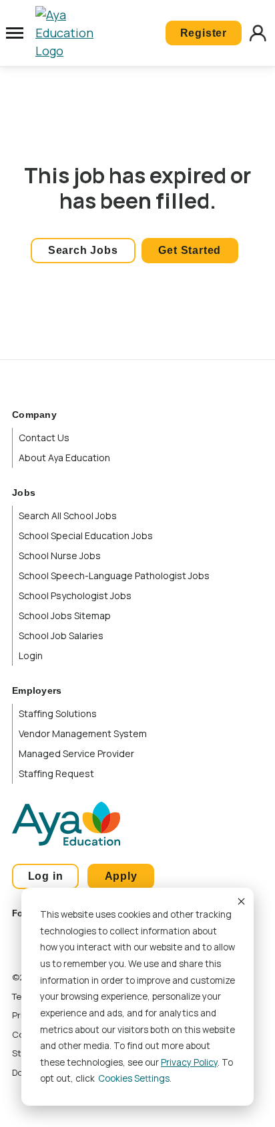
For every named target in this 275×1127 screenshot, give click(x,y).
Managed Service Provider (76, 753)
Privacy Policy (189, 1062)
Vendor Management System (83, 733)
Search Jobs (83, 250)
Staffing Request (56, 773)
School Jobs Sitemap (65, 615)
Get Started (189, 250)
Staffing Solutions (58, 713)
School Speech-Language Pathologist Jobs (114, 575)
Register (203, 33)
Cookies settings (134, 1078)
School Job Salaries (61, 635)
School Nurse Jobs (60, 555)
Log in (45, 876)
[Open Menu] (14, 33)
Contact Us (44, 437)
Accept (240, 901)
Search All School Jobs (68, 515)
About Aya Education (64, 457)
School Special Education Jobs (86, 535)
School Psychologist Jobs (75, 595)
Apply (121, 876)
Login (31, 655)
